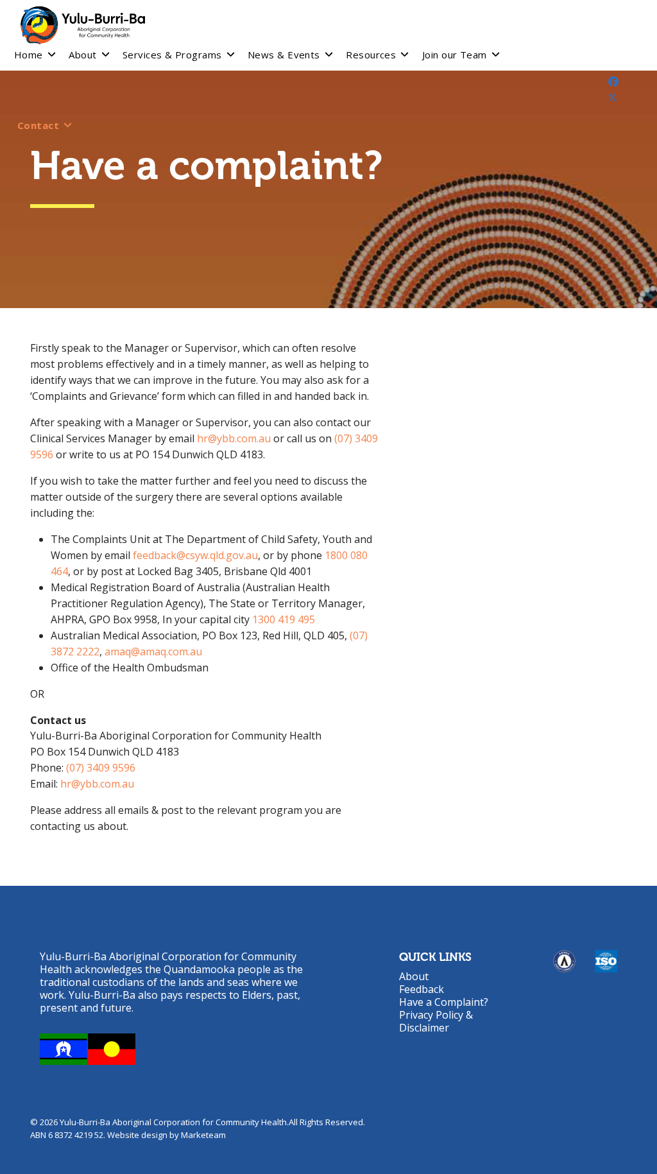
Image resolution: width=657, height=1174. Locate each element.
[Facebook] (613, 81)
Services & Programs (172, 54)
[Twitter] (612, 98)
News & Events (284, 54)
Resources (371, 54)
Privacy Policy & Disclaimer (436, 1021)
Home (28, 54)
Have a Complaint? (443, 1002)
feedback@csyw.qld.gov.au (195, 555)
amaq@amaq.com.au (153, 651)
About (82, 54)
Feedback (421, 989)
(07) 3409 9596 (100, 768)
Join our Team (454, 54)
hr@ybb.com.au (234, 438)
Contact (38, 125)
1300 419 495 (283, 619)
